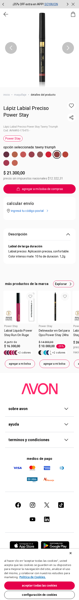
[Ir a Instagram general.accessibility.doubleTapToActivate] (32, 505)
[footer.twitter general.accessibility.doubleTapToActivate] (46, 505)
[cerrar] (73, 4)
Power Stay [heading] (11, 326)
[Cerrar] (70, 553)
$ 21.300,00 (14, 172)
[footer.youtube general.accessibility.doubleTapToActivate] (32, 519)
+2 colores (24, 352)
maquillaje (20, 94)
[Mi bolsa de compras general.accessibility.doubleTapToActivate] (73, 14)
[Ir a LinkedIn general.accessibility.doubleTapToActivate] (46, 519)
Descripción (17, 234)
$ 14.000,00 (46, 342)
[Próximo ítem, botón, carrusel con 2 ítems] (68, 4)
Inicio (6, 94)
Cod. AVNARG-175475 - (16, 130)
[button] (39, 47)
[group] (35, 4)
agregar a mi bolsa (20, 363)
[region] (39, 574)
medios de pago (39, 459)
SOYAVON (51, 4)
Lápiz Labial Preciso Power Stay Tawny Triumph (30, 126)
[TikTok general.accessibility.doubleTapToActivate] (61, 505)
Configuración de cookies (39, 595)
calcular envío (20, 203)
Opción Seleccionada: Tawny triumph (29, 147)
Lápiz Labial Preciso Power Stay (26, 111)
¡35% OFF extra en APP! (28, 4)
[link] (19, 334)
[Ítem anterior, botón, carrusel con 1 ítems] (11, 48)
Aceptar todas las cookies (39, 585)
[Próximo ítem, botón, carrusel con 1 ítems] (68, 48)
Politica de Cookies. (32, 577)
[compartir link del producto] (71, 117)
